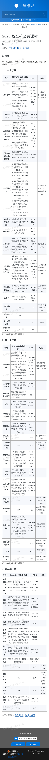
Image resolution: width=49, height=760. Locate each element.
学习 (10, 48)
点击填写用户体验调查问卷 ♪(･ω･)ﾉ (24, 20)
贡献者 (18, 744)
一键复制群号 (36, 24)
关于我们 (33, 744)
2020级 (25, 48)
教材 (19, 48)
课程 (15, 48)
